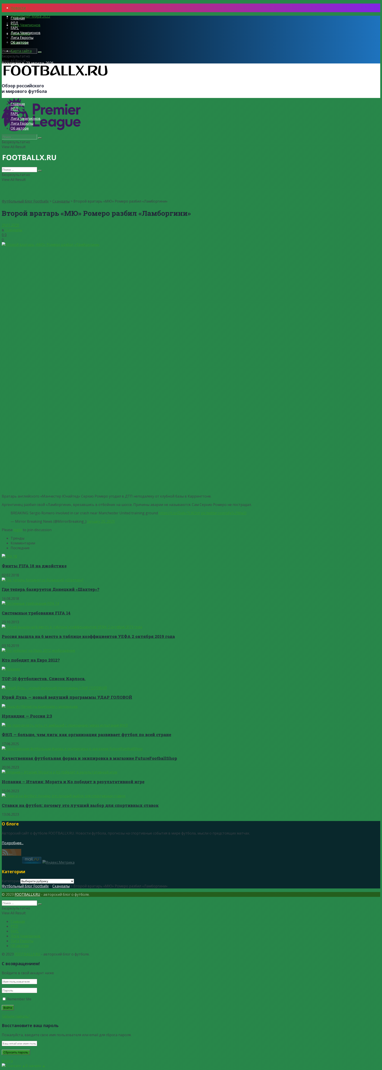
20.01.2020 (10, 225)
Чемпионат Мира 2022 (30, 16)
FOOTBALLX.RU (27, 894)
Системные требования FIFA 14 (36, 613)
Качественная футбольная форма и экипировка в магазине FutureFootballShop (89, 758)
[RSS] (11, 854)
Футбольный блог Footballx (25, 201)
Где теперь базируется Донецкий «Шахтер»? (50, 589)
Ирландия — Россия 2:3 (27, 716)
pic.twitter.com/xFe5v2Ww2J (223, 513)
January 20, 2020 (101, 521)
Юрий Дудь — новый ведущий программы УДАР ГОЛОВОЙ (67, 697)
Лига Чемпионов (25, 25)
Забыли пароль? (16, 1016)
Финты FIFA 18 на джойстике (34, 565)
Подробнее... (12, 842)
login (17, 529)
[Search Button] (40, 52)
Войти (7, 1061)
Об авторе (20, 42)
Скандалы (61, 201)
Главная (18, 18)
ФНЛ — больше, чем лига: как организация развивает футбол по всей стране (86, 734)
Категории (11, 881)
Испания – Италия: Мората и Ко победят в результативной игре (73, 781)
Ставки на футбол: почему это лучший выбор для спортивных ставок (80, 805)
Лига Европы (22, 37)
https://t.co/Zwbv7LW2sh (179, 513)
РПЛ (14, 23)
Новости (18, 7)
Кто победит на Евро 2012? (31, 660)
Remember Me (19, 999)
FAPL (15, 27)
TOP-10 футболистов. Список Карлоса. (44, 678)
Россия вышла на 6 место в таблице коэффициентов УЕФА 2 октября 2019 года (88, 636)
